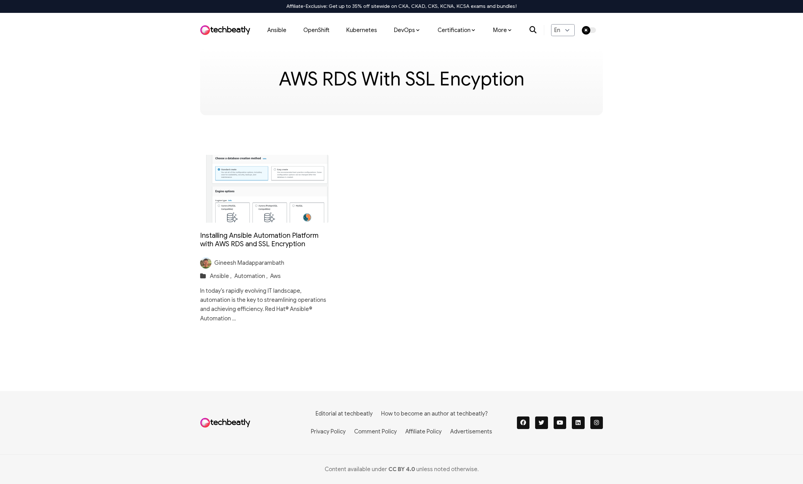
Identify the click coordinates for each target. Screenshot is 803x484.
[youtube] (560, 422)
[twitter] (541, 422)
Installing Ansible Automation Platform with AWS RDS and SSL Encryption (259, 239)
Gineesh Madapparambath (249, 262)
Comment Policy (375, 431)
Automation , (251, 276)
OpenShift (316, 29)
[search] (536, 30)
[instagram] (596, 422)
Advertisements (471, 431)
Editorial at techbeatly (344, 413)
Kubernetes (361, 29)
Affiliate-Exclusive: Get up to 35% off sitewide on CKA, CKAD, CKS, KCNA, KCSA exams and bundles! (401, 6)
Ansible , (221, 276)
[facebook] (523, 422)
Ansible (276, 29)
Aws (275, 276)
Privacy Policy (328, 431)
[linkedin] (578, 422)
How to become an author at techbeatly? (434, 413)
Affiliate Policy (423, 431)
